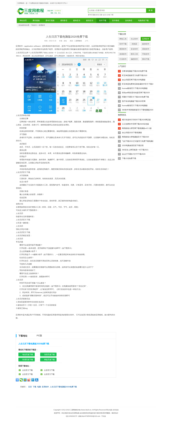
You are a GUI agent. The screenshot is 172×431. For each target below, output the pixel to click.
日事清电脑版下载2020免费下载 (134, 71)
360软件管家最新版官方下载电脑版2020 (138, 110)
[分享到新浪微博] (29, 379)
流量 (100, 15)
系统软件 (145, 49)
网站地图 (109, 410)
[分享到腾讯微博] (33, 379)
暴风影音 (63, 20)
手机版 (103, 416)
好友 (97, 15)
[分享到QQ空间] (25, 379)
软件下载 (102, 20)
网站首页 (23, 20)
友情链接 (116, 410)
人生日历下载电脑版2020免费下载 (63, 387)
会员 (104, 15)
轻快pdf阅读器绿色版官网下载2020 (136, 93)
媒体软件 (145, 44)
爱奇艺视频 (92, 15)
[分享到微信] (21, 379)
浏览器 (134, 44)
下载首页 (34, 25)
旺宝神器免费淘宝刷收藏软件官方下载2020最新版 (141, 84)
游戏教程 (128, 20)
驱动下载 (145, 59)
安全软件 (134, 49)
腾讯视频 (36, 20)
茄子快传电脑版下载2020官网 (133, 101)
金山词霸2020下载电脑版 (132, 133)
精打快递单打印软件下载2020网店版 (136, 120)
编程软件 (134, 59)
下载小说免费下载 (129, 158)
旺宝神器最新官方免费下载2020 (134, 75)
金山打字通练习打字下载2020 (133, 154)
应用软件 (45, 387)
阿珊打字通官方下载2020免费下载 (135, 97)
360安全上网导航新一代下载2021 (135, 150)
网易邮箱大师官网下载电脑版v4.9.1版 (137, 128)
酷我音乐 (89, 20)
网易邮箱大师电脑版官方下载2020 (135, 137)
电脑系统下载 (143, 20)
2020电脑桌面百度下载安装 (133, 145)
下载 (34, 387)
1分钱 (108, 15)
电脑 (39, 387)
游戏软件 (123, 54)
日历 (30, 387)
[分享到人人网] (36, 379)
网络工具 (123, 39)
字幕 (111, 15)
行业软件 (123, 59)
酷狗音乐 (76, 20)
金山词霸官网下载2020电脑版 (133, 80)
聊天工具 (134, 54)
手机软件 (145, 54)
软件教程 (115, 20)
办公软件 (134, 39)
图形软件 (123, 49)
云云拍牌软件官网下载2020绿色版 (135, 124)
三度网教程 (31, 12)
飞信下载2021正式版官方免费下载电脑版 (138, 141)
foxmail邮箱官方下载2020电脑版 (135, 88)
